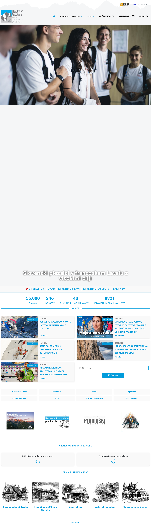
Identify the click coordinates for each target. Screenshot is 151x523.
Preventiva (57, 392)
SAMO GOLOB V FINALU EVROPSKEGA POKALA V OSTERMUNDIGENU (50, 349)
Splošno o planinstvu (94, 398)
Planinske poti (69, 289)
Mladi (94, 392)
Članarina (36, 289)
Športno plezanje (19, 398)
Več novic (114, 375)
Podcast (119, 289)
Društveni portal (106, 16)
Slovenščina (142, 4)
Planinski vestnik (96, 289)
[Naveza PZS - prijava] (124, 4)
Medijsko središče (127, 16)
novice (75, 308)
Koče (51, 289)
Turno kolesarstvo (19, 392)
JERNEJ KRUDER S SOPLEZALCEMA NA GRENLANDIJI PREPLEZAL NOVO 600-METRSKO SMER (131, 349)
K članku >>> (44, 335)
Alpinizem (132, 392)
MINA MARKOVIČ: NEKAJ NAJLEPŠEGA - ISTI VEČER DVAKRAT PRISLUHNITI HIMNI (53, 371)
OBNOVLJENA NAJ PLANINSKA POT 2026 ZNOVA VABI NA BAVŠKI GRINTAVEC (56, 325)
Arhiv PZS (143, 16)
